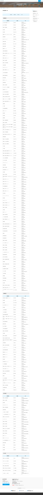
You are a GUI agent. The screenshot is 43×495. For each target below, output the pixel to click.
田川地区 (18, 14)
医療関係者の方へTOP (35, 13)
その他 (22, 14)
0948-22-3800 (6, 482)
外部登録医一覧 (35, 21)
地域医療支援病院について (36, 18)
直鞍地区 (15, 14)
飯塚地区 (11, 14)
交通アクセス (6, 484)
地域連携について (35, 16)
